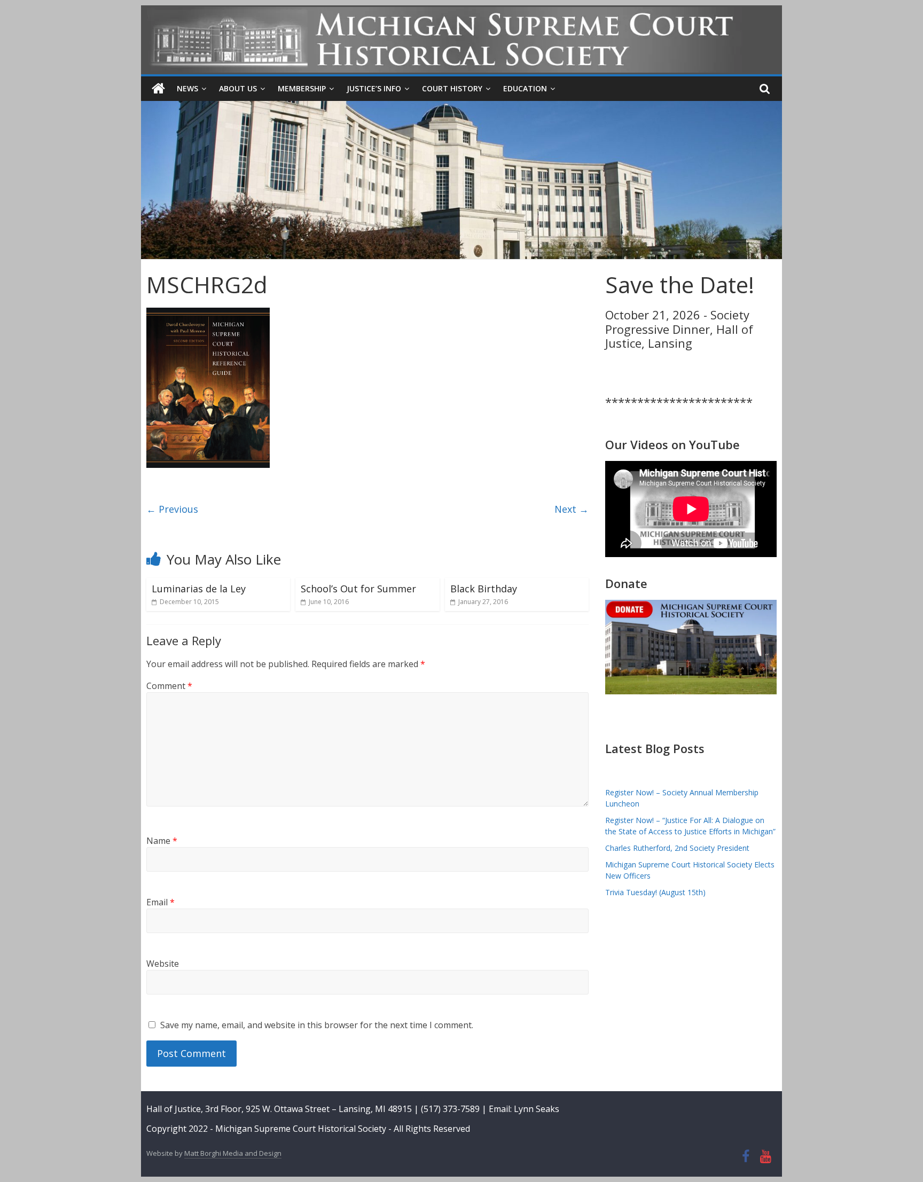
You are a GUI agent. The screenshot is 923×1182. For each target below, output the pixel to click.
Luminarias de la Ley (199, 588)
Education (525, 88)
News (187, 88)
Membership (302, 88)
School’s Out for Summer (358, 588)
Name (161, 841)
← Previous (172, 509)
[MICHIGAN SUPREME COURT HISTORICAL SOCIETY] (158, 88)
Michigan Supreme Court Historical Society (301, 1128)
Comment (169, 686)
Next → (571, 509)
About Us (238, 88)
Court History (452, 88)
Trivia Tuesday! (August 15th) (655, 892)
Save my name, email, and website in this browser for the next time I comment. (316, 1025)
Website (162, 963)
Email (160, 902)
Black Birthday (483, 588)
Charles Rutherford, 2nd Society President (677, 848)
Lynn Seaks (536, 1109)
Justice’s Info (374, 88)
